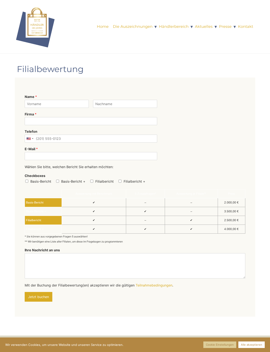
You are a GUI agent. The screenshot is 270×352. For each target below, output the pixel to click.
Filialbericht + (134, 181)
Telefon (31, 131)
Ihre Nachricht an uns (42, 250)
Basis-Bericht (40, 181)
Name (31, 97)
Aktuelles (204, 26)
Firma (30, 114)
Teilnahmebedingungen (154, 285)
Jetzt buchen (38, 297)
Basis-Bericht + (73, 181)
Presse (225, 26)
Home (103, 26)
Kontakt (245, 26)
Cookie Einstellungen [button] (220, 344)
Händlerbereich (174, 26)
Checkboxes (35, 176)
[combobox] (30, 138)
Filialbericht (104, 181)
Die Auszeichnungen (133, 26)
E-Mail (31, 149)
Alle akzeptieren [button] (251, 344)
